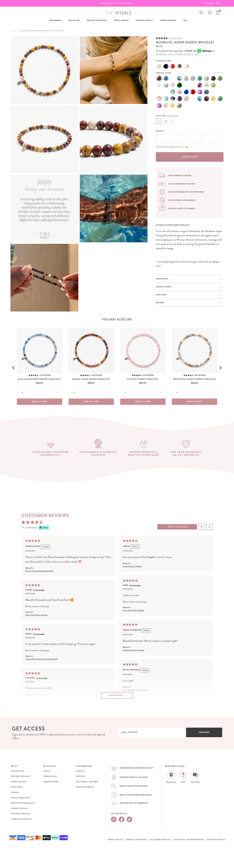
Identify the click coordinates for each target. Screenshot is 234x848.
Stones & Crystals (144, 20)
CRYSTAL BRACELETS (20, 797)
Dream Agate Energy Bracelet (91, 379)
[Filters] (201, 527)
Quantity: (160, 131)
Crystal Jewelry (120, 20)
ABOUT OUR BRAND (85, 787)
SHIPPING (80, 776)
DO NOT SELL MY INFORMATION (189, 839)
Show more (115, 695)
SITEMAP (15, 792)
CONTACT (80, 771)
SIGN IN (47, 771)
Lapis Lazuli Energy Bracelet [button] (133, 610)
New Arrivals (55, 20)
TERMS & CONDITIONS (136, 839)
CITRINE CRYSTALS (19, 808)
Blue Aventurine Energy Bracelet (39, 379)
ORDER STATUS (50, 776)
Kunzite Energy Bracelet (143, 379)
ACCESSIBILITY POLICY (160, 839)
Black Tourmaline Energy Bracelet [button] (135, 689)
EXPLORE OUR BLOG (20, 776)
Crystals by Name (168, 20)
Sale (185, 20)
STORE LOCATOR (18, 781)
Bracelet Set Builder (96, 20)
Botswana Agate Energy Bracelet (194, 379)
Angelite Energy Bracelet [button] (132, 566)
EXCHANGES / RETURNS (87, 781)
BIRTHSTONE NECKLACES (23, 803)
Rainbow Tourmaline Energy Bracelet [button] (39, 570)
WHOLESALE (17, 787)
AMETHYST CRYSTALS (20, 813)
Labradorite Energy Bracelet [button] (133, 650)
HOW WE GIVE (17, 771)
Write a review (177, 527)
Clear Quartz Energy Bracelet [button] (36, 614)
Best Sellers (74, 20)
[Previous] (14, 368)
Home (13, 31)
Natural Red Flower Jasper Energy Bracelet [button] (41, 659)
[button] (162, 38)
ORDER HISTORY (51, 781)
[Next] (220, 368)
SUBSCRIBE (204, 732)
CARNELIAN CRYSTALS (21, 819)
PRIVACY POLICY (115, 839)
